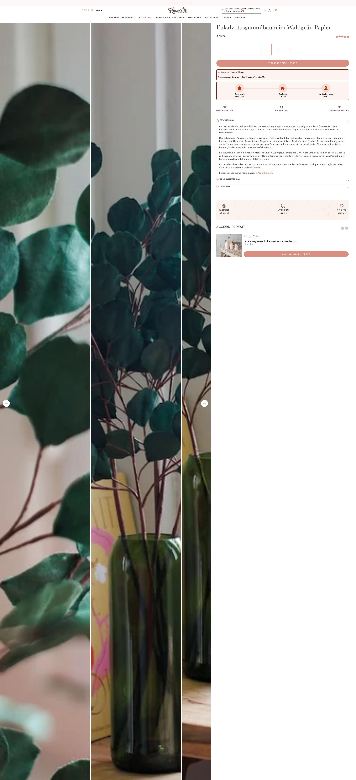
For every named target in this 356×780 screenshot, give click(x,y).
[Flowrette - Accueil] (178, 10)
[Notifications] (265, 10)
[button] (241, 10)
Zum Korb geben (282, 63)
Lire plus (248, 244)
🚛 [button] (219, 72)
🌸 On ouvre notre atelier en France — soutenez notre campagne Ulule (178, 3)
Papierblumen (264, 173)
